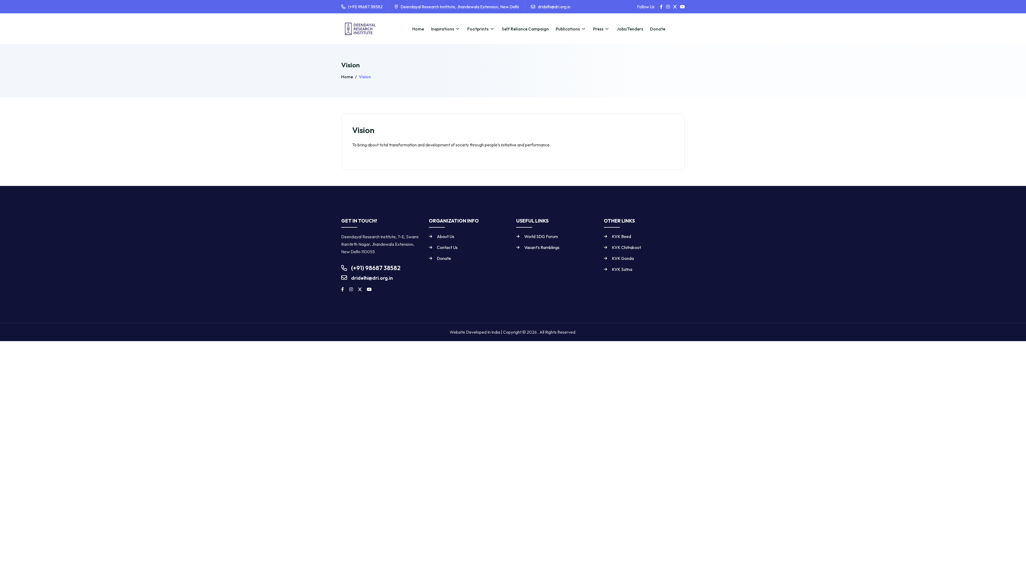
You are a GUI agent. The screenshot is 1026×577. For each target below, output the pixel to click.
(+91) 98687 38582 (365, 6)
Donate (444, 258)
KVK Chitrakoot (626, 247)
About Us (445, 236)
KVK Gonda (623, 258)
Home (347, 76)
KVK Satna (622, 269)
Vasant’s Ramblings (541, 247)
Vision (364, 76)
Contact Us (447, 247)
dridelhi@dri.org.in (554, 6)
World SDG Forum (541, 236)
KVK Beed (621, 236)
